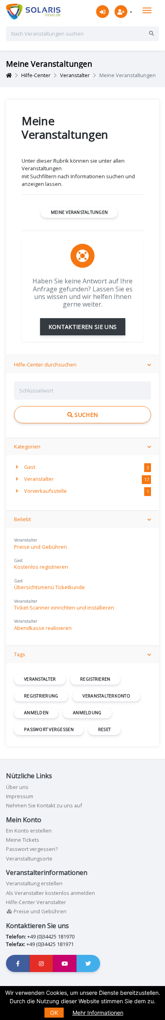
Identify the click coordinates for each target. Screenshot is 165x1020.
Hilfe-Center (35, 75)
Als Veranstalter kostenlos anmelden (50, 892)
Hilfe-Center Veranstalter (36, 902)
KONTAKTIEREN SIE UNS (82, 327)
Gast (29, 466)
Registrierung (41, 696)
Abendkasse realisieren (43, 628)
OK (54, 1012)
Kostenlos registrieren (41, 566)
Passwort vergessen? (32, 849)
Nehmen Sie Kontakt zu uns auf (44, 805)
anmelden (36, 712)
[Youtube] (65, 963)
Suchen (85, 414)
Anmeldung (87, 712)
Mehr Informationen (97, 1012)
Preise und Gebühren (40, 546)
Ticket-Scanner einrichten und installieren (64, 607)
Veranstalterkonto (106, 696)
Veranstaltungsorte (29, 858)
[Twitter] (88, 963)
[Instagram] (42, 963)
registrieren (95, 679)
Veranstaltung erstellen (34, 883)
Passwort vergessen (49, 729)
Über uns (17, 787)
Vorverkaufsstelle (45, 490)
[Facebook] (18, 963)
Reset (104, 729)
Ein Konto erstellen (29, 830)
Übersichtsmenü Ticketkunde (49, 587)
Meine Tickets (22, 839)
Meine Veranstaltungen (79, 212)
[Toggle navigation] (147, 10)
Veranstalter (75, 75)
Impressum (19, 796)
